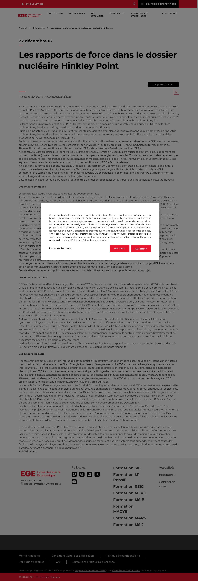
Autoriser (141, 248)
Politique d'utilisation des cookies (89, 240)
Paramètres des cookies (60, 248)
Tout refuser (119, 249)
